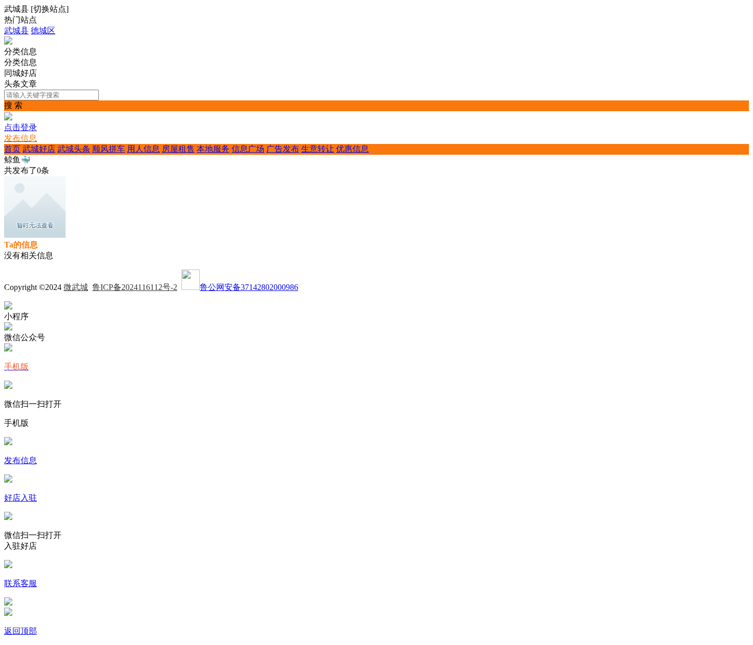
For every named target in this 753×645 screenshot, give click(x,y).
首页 (12, 148)
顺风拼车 (108, 148)
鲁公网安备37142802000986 (249, 287)
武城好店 (39, 148)
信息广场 (248, 148)
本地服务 (213, 148)
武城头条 (73, 148)
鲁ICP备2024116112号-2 (134, 287)
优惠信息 (352, 148)
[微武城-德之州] (8, 41)
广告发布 (282, 148)
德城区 (43, 30)
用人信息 (143, 148)
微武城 (76, 287)
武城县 (16, 30)
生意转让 (317, 148)
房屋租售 (178, 148)
